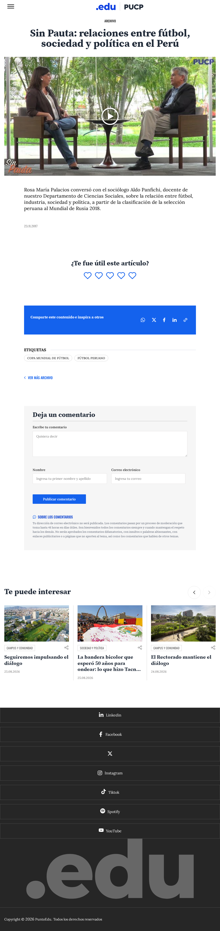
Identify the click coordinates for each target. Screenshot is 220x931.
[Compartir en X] (154, 320)
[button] (194, 592)
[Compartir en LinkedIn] (174, 320)
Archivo (110, 20)
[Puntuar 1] (87, 276)
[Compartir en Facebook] (164, 320)
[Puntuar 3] (110, 276)
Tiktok (113, 792)
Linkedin (113, 715)
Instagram (114, 773)
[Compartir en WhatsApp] (143, 320)
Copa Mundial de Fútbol (48, 358)
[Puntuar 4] (121, 276)
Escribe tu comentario (50, 427)
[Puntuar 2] (99, 276)
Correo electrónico (125, 470)
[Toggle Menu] (10, 6)
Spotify (113, 811)
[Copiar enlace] (185, 320)
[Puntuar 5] (132, 276)
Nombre (39, 470)
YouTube (114, 830)
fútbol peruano (91, 358)
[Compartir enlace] (66, 648)
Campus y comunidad (20, 648)
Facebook (113, 734)
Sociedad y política (92, 648)
